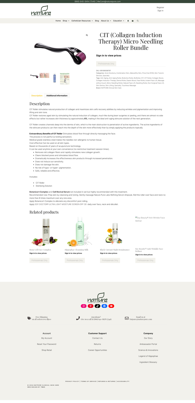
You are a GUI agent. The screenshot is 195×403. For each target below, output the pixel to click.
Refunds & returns (106, 381)
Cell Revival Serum (61, 192)
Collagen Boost (157, 78)
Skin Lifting (110, 85)
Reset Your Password (46, 344)
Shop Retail (47, 350)
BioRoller (137, 78)
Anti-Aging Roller (115, 78)
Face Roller (141, 80)
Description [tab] (36, 95)
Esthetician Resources (81, 21)
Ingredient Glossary (148, 362)
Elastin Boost (131, 80)
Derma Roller (121, 80)
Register (160, 7)
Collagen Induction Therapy (106, 80)
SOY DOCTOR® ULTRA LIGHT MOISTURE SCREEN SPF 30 (61, 204)
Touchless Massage (129, 85)
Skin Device (100, 85)
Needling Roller (141, 83)
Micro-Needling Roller (115, 83)
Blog (97, 21)
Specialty (106, 76)
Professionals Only (106, 63)
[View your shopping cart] (132, 20)
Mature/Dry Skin (135, 73)
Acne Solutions (110, 73)
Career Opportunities (97, 350)
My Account (46, 338)
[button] (87, 35)
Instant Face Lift (151, 80)
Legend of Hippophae (148, 356)
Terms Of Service (88, 381)
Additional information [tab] (56, 95)
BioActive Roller (127, 78)
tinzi (43, 387)
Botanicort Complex (38, 192)
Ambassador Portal (148, 344)
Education (117, 21)
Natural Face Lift (129, 83)
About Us (105, 21)
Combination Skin (122, 73)
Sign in (160, 10)
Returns (97, 344)
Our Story (148, 338)
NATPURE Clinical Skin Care (111, 88)
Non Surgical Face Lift (156, 83)
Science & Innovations (148, 350)
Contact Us (97, 338)
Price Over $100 (148, 73)
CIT (142, 78)
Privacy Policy (72, 381)
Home (58, 21)
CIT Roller (147, 78)
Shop (65, 21)
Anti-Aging (104, 78)
